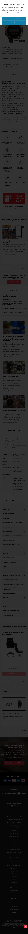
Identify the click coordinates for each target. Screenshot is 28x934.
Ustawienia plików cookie (14, 15)
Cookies (11, 12)
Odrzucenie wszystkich (14, 19)
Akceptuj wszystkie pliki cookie (14, 22)
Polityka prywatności (18, 12)
